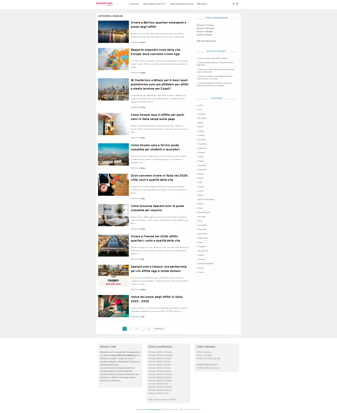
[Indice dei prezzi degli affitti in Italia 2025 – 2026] (113, 316)
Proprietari (202, 230)
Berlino (201, 127)
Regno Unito (203, 238)
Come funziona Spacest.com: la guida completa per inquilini (157, 208)
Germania (202, 165)
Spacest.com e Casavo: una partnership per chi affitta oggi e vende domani (159, 269)
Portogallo (202, 225)
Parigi (200, 221)
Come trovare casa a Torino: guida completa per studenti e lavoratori (155, 148)
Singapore (202, 247)
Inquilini (201, 174)
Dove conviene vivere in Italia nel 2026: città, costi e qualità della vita (159, 178)
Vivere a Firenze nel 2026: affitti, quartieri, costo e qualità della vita (155, 239)
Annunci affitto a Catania (160, 387)
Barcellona (202, 118)
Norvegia (201, 217)
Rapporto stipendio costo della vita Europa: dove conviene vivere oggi (155, 52)
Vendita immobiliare (206, 264)
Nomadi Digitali (204, 212)
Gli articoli (134, 4)
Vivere (200, 272)
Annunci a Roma (204, 35)
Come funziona (204, 352)
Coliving (201, 131)
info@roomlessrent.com (208, 368)
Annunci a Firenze (205, 25)
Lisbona (201, 187)
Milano (200, 204)
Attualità (201, 114)
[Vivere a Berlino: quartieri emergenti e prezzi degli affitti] (113, 42)
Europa (201, 157)
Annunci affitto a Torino (159, 368)
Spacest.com (203, 251)
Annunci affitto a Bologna (160, 355)
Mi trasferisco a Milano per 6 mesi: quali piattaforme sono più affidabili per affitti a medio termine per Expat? (160, 85)
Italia (200, 183)
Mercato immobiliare (206, 200)
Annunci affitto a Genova (160, 380)
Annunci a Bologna (205, 28)
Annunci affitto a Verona (159, 390)
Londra (201, 191)
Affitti (200, 106)
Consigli (201, 135)
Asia (200, 110)
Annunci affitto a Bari (158, 384)
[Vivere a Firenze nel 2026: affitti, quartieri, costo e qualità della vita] (113, 256)
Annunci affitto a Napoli (159, 371)
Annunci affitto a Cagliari (160, 377)
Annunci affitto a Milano (159, 358)
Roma (200, 242)
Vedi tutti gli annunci (206, 41)
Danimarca (202, 148)
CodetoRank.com (154, 410)
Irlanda (200, 178)
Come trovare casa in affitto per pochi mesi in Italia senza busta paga (157, 117)
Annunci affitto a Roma (159, 362)
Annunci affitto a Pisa (158, 393)
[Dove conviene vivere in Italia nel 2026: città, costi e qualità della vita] (113, 195)
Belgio (200, 123)
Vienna (201, 268)
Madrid (200, 195)
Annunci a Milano (205, 31)
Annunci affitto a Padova (160, 365)
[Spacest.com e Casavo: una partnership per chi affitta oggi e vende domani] (113, 286)
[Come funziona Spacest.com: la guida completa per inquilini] (113, 225)
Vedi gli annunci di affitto (154, 4)
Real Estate (202, 234)
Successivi (159, 328)
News (200, 208)
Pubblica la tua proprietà (208, 358)
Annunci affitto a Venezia (160, 374)
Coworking (202, 144)
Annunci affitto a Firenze (160, 352)
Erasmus (201, 153)
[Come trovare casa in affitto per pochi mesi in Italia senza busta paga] (113, 134)
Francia (201, 161)
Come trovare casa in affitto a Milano (213, 58)
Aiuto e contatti (204, 355)
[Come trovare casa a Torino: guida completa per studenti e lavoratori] (113, 165)
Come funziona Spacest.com (181, 4)
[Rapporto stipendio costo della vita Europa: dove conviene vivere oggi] (113, 69)
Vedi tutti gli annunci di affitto (162, 399)
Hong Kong (202, 170)
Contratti (201, 140)
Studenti (201, 260)
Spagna (201, 255)
